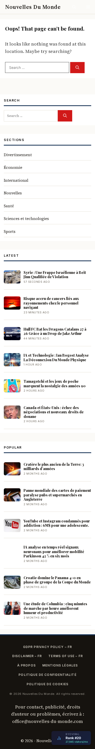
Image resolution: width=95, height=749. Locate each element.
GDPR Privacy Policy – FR (47, 647)
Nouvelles (13, 193)
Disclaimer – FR (27, 656)
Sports (9, 231)
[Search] (77, 67)
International (16, 180)
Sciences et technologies (26, 218)
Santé (9, 206)
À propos (26, 665)
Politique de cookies (48, 684)
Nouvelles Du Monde (33, 7)
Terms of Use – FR (65, 656)
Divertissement (18, 154)
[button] (74, 7)
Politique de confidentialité (47, 675)
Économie (13, 167)
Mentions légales (60, 665)
